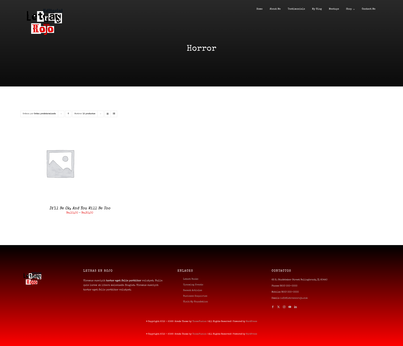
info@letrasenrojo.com (294, 298)
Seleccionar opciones (51, 164)
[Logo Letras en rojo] (44, 4)
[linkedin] (295, 307)
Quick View (76, 164)
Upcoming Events (193, 285)
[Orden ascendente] (68, 114)
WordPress (251, 321)
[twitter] (278, 307)
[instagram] (284, 307)
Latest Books (190, 279)
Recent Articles (192, 290)
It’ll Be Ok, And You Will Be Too (79, 208)
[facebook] (273, 307)
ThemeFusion (199, 321)
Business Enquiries (195, 296)
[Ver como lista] (114, 114)
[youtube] (290, 307)
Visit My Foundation (195, 302)
